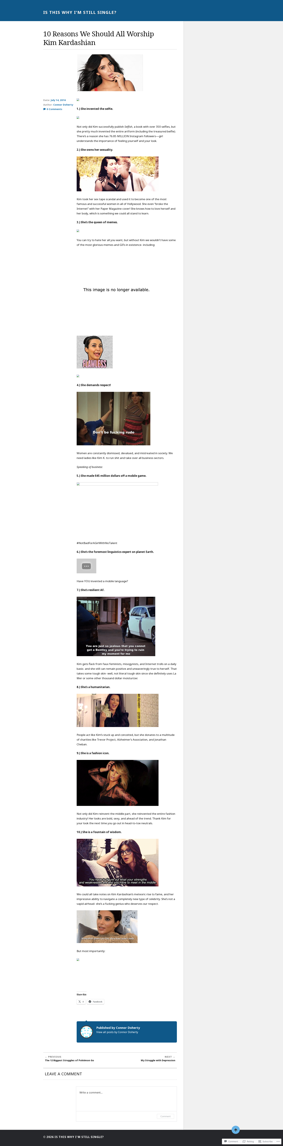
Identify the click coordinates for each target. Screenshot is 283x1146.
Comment (165, 1116)
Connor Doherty (63, 104)
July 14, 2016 (58, 100)
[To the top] (236, 1130)
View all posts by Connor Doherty (117, 1032)
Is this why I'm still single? (79, 12)
